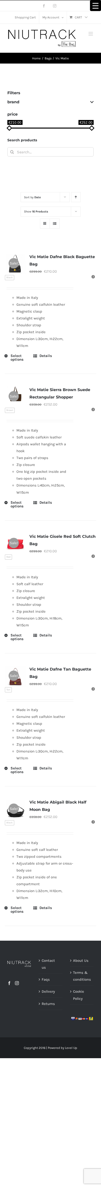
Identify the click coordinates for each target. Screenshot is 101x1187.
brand (13, 102)
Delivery (48, 991)
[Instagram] (17, 983)
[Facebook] (9, 983)
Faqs (46, 979)
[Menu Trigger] (95, 5)
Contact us (48, 964)
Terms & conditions (82, 976)
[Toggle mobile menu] (91, 33)
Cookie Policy (78, 995)
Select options (17, 357)
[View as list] (54, 223)
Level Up (71, 1048)
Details (45, 356)
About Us (80, 960)
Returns (48, 1004)
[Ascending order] (76, 197)
